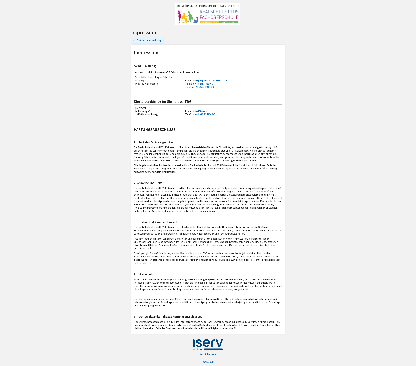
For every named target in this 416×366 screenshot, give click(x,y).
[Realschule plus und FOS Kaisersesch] (208, 14)
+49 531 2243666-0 (205, 114)
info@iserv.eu (200, 111)
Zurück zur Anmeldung (148, 40)
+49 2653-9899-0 (204, 83)
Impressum (208, 361)
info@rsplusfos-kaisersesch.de (210, 80)
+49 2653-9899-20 (204, 86)
